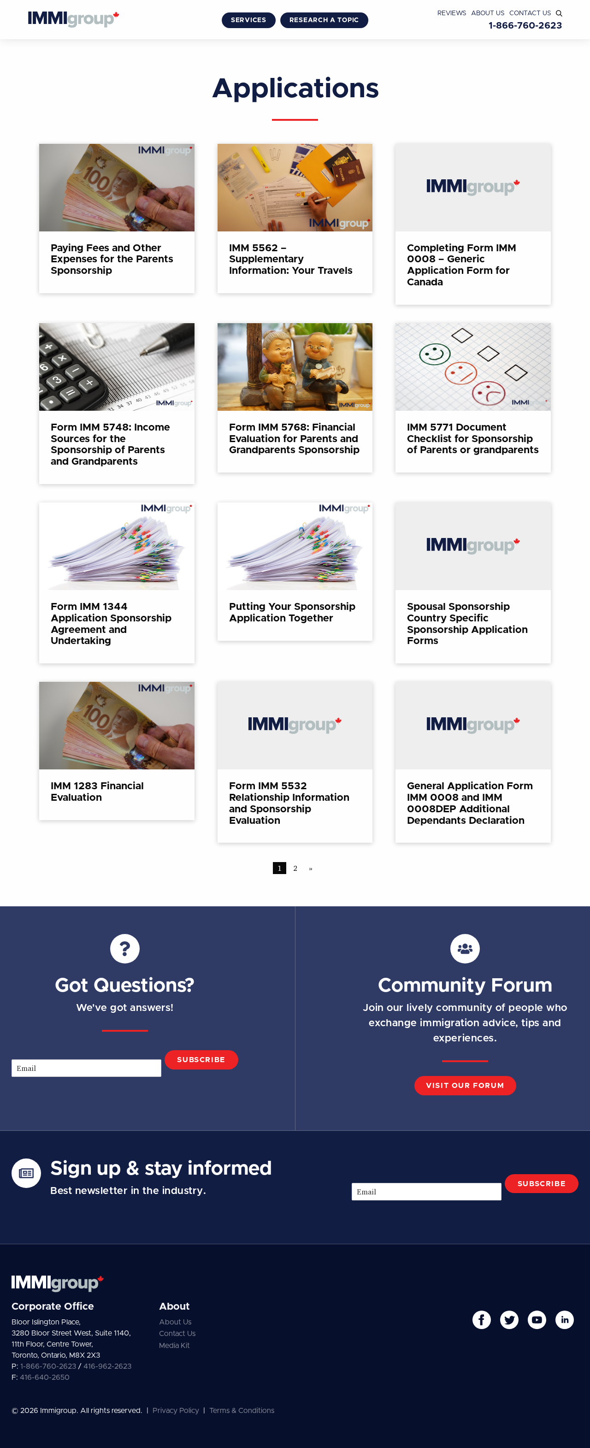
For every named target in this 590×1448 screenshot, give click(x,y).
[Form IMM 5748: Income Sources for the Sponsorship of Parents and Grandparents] (117, 403)
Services (248, 20)
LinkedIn (564, 1320)
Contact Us (530, 13)
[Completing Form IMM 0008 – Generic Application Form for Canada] (473, 224)
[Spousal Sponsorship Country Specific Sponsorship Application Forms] (473, 582)
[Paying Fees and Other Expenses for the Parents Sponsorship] (117, 218)
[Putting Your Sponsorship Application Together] (295, 571)
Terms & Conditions (241, 1410)
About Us (488, 13)
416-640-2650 (45, 1377)
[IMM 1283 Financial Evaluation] (117, 751)
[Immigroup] (74, 21)
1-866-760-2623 (525, 25)
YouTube (537, 1320)
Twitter (509, 1320)
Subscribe (201, 1060)
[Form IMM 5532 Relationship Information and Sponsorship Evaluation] (295, 762)
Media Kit (174, 1345)
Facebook (481, 1320)
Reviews (451, 13)
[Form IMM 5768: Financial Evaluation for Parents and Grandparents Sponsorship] (295, 398)
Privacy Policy (176, 1410)
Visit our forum (465, 1085)
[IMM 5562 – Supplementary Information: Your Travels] (295, 218)
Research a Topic (324, 20)
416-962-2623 (107, 1366)
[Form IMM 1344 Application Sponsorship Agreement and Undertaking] (117, 582)
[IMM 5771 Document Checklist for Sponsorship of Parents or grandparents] (473, 398)
